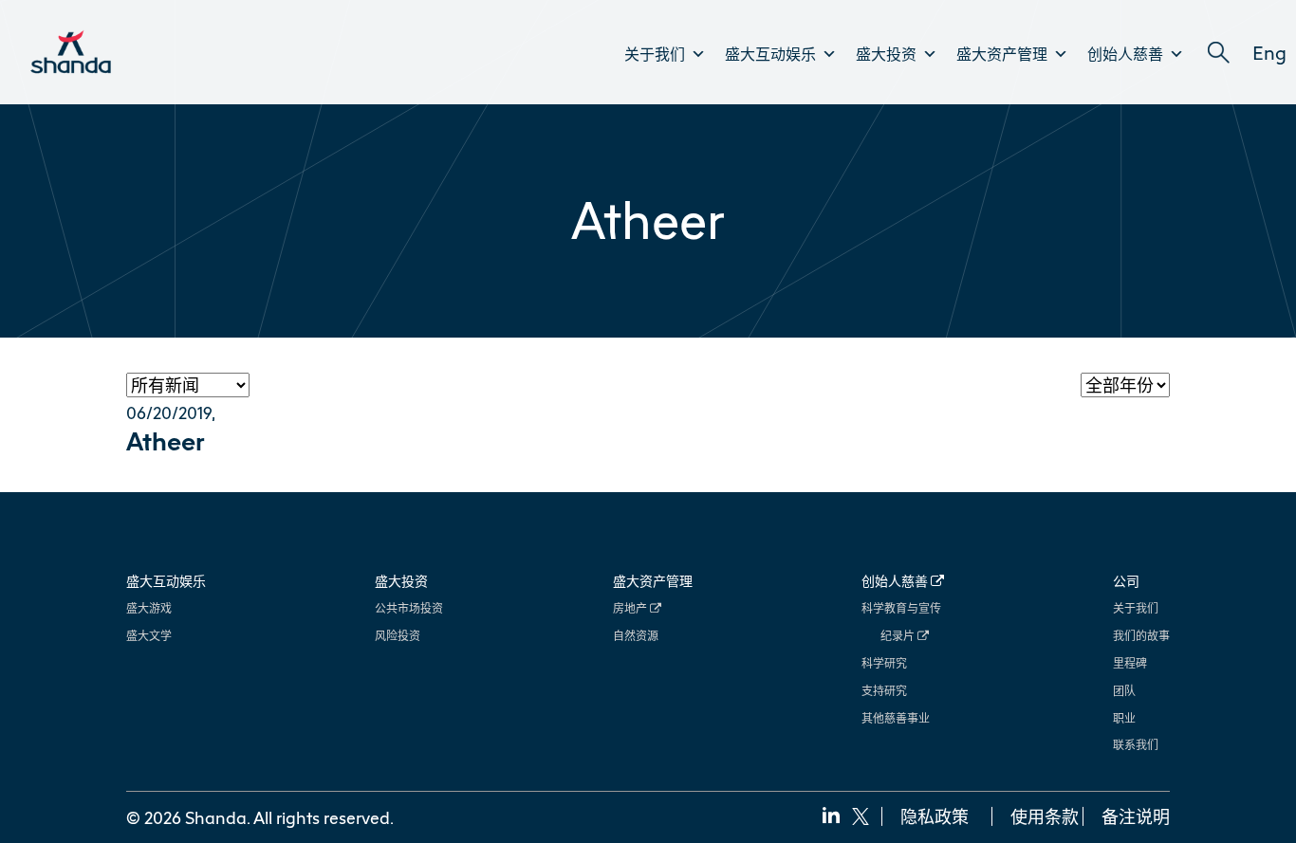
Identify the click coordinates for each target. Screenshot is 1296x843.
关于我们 (654, 54)
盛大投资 (886, 54)
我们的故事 (1141, 636)
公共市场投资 (409, 608)
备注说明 (1136, 816)
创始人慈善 (1125, 54)
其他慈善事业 (895, 718)
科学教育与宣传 (901, 608)
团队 (1124, 691)
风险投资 (397, 636)
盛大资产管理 (1001, 54)
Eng (1269, 52)
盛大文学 (149, 636)
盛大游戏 (149, 608)
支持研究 (884, 691)
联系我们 (1135, 745)
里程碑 (1130, 663)
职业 (1124, 718)
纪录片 (898, 636)
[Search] (1218, 53)
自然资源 (635, 636)
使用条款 (1044, 816)
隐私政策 (934, 816)
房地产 (631, 608)
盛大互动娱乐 (770, 54)
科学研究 (884, 663)
